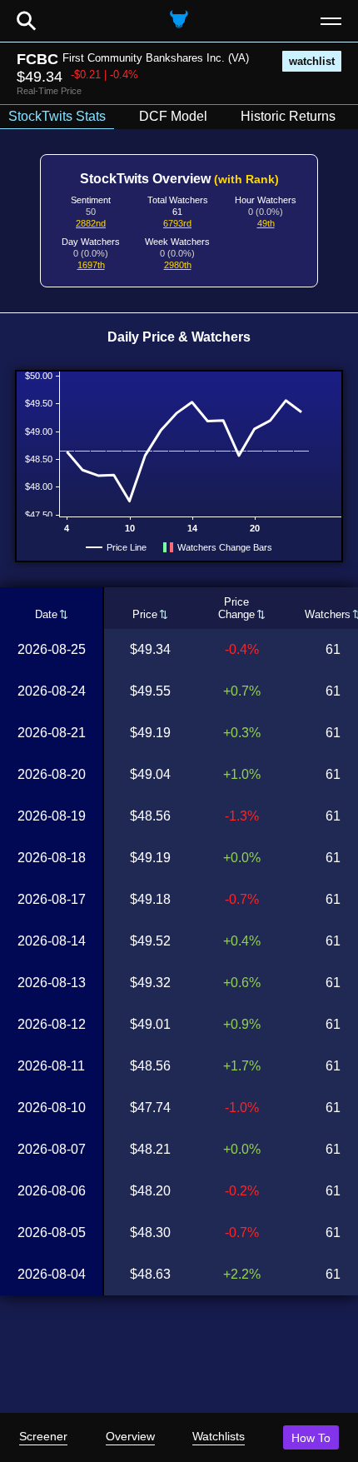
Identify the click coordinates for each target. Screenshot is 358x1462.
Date (46, 614)
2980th (177, 265)
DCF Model (173, 116)
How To (311, 1438)
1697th (91, 265)
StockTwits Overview (179, 179)
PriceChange (236, 608)
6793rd (177, 223)
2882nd (91, 223)
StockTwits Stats (57, 116)
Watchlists (218, 1436)
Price (144, 614)
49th (266, 223)
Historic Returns (288, 116)
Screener (43, 1436)
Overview (130, 1436)
